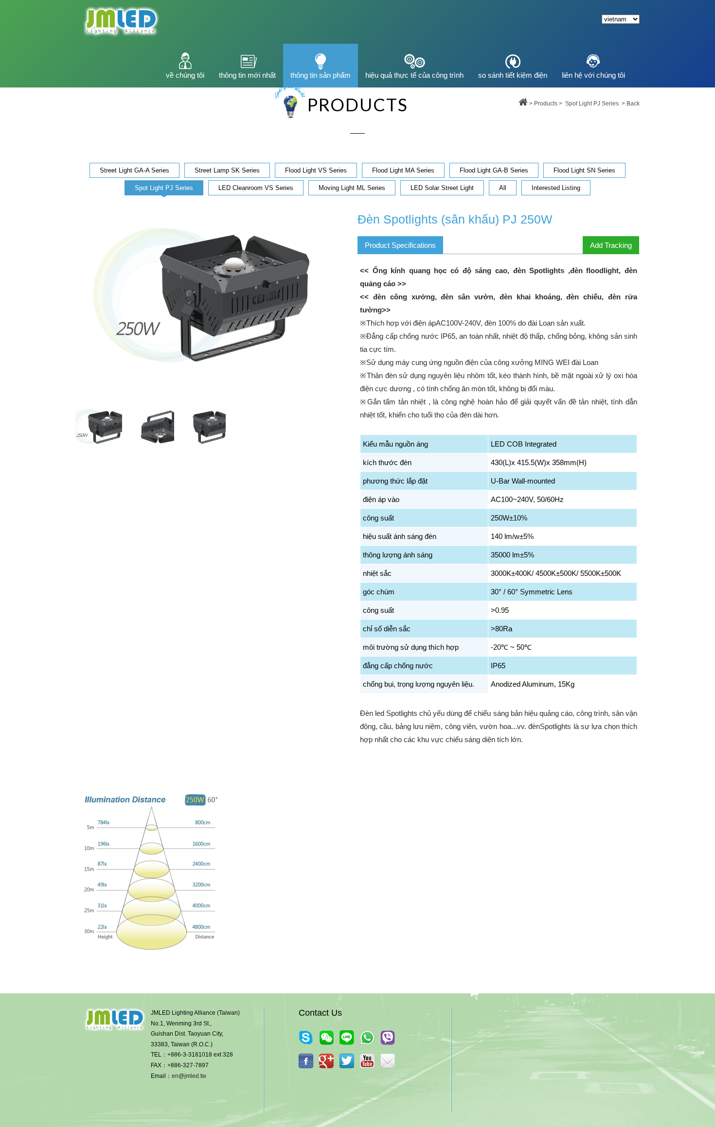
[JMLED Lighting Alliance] (347, 1061)
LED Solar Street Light (442, 187)
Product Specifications (400, 245)
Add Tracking (611, 245)
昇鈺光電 (120, 22)
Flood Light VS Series (316, 170)
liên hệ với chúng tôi (593, 75)
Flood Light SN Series (584, 170)
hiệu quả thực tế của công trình (414, 75)
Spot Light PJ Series (592, 103)
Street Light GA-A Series (134, 170)
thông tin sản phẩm (320, 75)
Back (633, 103)
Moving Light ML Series (352, 187)
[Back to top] (523, 103)
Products (545, 103)
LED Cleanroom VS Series (255, 187)
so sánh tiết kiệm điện (512, 75)
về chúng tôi (185, 75)
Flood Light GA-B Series (494, 170)
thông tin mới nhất (247, 75)
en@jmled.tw (189, 1076)
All (502, 187)
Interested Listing (556, 187)
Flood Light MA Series (403, 170)
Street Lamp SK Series (227, 170)
